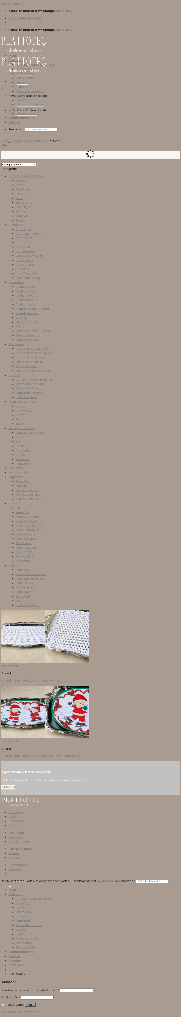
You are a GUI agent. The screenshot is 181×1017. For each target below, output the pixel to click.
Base (19, 437)
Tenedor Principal (28, 340)
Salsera (21, 211)
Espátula (22, 318)
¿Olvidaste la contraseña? (19, 1012)
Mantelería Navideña (30, 384)
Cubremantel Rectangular (34, 353)
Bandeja (21, 181)
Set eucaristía (27, 113)
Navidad (22, 82)
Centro (20, 415)
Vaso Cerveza (25, 251)
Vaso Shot (23, 269)
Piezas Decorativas (30, 91)
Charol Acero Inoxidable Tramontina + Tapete (33, 681)
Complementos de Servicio (36, 65)
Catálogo (15, 60)
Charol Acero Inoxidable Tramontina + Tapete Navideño (40, 756)
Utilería (22, 96)
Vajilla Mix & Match (28, 605)
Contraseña (10, 997)
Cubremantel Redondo (31, 357)
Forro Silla (22, 481)
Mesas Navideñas (27, 388)
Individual (22, 486)
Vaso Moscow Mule (29, 256)
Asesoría (14, 869)
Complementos (19, 842)
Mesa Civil (22, 512)
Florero (21, 419)
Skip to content (12, 4)
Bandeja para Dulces (30, 433)
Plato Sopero (25, 592)
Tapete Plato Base (28, 499)
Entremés (22, 459)
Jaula (19, 424)
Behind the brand (21, 118)
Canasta (21, 446)
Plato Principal (26, 587)
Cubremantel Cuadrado (32, 349)
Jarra (19, 198)
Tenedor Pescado (28, 335)
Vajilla (21, 100)
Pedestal (22, 464)
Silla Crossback (26, 548)
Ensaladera (23, 189)
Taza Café (23, 596)
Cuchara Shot (25, 300)
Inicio (12, 56)
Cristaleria (15, 812)
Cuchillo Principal (27, 313)
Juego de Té (24, 203)
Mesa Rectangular (28, 530)
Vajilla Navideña (26, 397)
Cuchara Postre (26, 296)
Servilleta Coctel (27, 490)
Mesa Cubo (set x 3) (29, 526)
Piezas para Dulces (30, 104)
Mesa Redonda (26, 534)
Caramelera (24, 450)
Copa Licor (23, 242)
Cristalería (24, 69)
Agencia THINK (108, 881)
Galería (14, 122)
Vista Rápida (10, 666)
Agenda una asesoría (24, 18)
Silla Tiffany (23, 561)
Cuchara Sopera (27, 304)
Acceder (30, 1005)
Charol (20, 185)
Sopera (21, 220)
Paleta (20, 326)
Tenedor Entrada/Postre (33, 331)
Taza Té (21, 601)
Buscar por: (16, 129)
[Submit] (9, 134)
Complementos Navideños (34, 380)
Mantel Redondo (27, 366)
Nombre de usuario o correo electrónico (30, 990)
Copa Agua (23, 229)
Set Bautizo (25, 109)
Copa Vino (23, 247)
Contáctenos (17, 865)
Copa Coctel (24, 238)
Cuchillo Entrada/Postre (32, 309)
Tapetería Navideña (29, 393)
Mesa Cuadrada (26, 521)
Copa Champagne (28, 234)
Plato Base (23, 570)
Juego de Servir (26, 322)
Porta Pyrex (24, 207)
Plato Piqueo (24, 583)
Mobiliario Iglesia (27, 539)
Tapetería (24, 87)
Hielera (20, 194)
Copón (20, 455)
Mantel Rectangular (29, 362)
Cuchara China (26, 291)
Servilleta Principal (28, 495)
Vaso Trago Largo (28, 278)
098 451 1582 (63, 11)
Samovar (22, 216)
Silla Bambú (23, 543)
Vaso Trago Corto (28, 273)
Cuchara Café (25, 287)
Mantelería (25, 78)
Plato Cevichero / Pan (31, 574)
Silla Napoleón (25, 557)
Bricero (21, 406)
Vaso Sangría (25, 265)
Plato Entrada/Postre (30, 579)
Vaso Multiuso (25, 260)
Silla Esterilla (24, 552)
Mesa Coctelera (27, 517)
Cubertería (25, 73)
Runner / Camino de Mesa (33, 371)
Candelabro (24, 411)
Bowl (19, 441)
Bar (18, 508)
